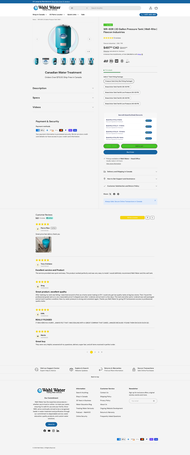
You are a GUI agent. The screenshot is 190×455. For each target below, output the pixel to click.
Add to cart (139, 146)
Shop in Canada (39, 15)
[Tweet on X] (110, 194)
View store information (113, 164)
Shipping (106, 51)
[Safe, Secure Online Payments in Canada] (116, 61)
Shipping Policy (105, 396)
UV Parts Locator (56, 15)
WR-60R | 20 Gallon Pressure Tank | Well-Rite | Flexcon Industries (50, 19)
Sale (83, 15)
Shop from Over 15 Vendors (61, 1)
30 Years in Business (83, 400)
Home (34, 19)
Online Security (81, 416)
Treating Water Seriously (85, 408)
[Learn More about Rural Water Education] (127, 61)
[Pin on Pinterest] (118, 194)
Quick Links (71, 15)
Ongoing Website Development (111, 408)
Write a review (132, 218)
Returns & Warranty (107, 412)
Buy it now (130, 152)
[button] (156, 8)
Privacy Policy (105, 400)
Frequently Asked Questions (110, 416)
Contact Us (104, 393)
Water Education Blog (84, 404)
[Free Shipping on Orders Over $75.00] (106, 61)
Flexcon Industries (109, 43)
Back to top (95, 377)
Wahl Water (40, 448)
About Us (51, 424)
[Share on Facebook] (114, 194)
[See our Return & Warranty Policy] (122, 61)
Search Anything (82, 393)
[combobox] (105, 8)
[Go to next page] (102, 352)
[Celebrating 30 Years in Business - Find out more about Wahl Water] (111, 61)
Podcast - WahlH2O (83, 412)
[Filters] (147, 217)
